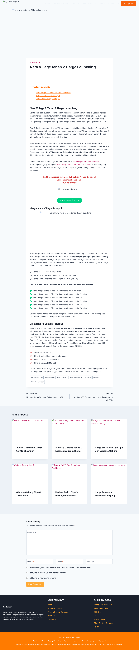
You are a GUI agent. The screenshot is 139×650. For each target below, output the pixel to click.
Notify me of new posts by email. (43, 578)
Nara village (50, 377)
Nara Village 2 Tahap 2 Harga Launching (53, 93)
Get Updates (128, 3)
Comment (32, 532)
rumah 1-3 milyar (37, 382)
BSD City (98, 612)
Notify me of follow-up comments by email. (47, 573)
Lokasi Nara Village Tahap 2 (48, 99)
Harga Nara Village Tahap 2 (48, 95)
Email (60, 562)
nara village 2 (62, 377)
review (88, 377)
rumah (96, 377)
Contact (51, 616)
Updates (102, 3)
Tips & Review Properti (58, 612)
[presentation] (30, 430)
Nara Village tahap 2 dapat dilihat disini (74, 164)
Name (30, 562)
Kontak (111, 3)
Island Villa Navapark (103, 605)
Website (90, 562)
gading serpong (37, 377)
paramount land (76, 377)
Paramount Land (101, 608)
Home (51, 605)
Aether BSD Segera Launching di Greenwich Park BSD (93, 397)
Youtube (52, 619)
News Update (35, 62)
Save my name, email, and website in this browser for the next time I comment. (60, 568)
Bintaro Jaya (99, 619)
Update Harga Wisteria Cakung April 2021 (44, 395)
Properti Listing (55, 608)
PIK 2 (96, 616)
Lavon (96, 627)
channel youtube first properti (86, 162)
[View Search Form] (118, 4)
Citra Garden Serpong (103, 623)
